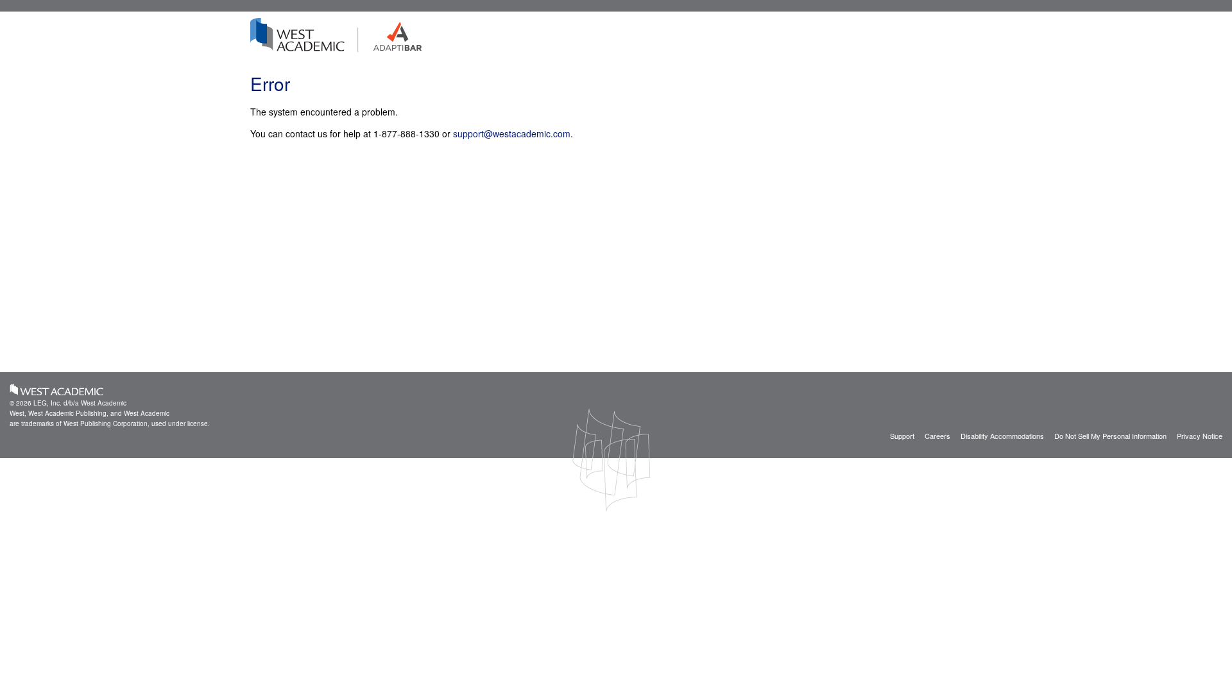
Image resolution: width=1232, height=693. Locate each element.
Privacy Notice (1199, 436)
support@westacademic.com (511, 133)
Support (902, 436)
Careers (937, 436)
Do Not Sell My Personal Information (1110, 436)
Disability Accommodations (1002, 436)
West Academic (57, 389)
